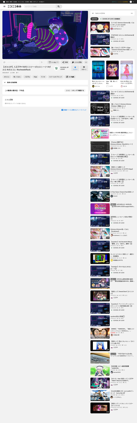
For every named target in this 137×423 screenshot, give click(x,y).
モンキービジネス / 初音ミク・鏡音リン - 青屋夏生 (122, 255)
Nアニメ (35, 1)
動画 (7, 1)
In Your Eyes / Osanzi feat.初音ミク (122, 192)
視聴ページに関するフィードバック (75, 149)
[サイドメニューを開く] (4, 6)
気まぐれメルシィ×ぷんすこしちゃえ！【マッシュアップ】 (98, 82)
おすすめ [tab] (94, 19)
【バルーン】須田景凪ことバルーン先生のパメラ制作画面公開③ (122, 155)
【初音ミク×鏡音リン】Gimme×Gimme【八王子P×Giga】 (122, 168)
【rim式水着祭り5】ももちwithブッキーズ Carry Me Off (122, 392)
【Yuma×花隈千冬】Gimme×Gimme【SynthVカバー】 (122, 143)
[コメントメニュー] (132, 13)
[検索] (59, 6)
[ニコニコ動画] (14, 6)
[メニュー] (86, 62)
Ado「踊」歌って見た (111, 82)
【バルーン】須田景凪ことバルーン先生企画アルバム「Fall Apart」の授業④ (122, 117)
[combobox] (40, 6)
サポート (84, 69)
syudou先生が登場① (118, 316)
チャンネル (21, 1)
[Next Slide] (84, 129)
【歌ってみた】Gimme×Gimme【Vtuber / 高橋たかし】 (121, 105)
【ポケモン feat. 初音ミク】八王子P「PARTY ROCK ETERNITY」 (122, 379)
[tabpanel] (112, 217)
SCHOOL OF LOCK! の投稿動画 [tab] (111, 19)
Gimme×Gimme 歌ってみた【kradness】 (120, 230)
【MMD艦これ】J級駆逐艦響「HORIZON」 (120, 367)
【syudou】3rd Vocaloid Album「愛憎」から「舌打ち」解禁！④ (121, 243)
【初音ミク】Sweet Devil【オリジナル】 (122, 292)
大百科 (27, 1)
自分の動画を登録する (16, 111)
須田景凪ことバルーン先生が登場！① (122, 218)
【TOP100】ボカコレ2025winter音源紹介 (122, 36)
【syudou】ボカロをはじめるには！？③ (121, 267)
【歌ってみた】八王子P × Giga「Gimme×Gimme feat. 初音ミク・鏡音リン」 (122, 48)
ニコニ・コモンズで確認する (75, 90)
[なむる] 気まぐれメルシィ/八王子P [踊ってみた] (126, 82)
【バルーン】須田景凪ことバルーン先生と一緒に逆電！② (122, 180)
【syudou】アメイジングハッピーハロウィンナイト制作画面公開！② (122, 305)
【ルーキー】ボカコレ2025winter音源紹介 (122, 92)
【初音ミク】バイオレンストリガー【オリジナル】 (122, 404)
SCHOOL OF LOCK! (64, 68)
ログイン (114, 1)
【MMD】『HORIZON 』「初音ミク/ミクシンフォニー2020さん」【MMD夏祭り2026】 (122, 330)
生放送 (15, 1)
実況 (31, 1)
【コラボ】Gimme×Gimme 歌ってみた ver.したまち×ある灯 (122, 23)
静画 (11, 1)
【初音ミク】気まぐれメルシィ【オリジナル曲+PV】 (122, 342)
